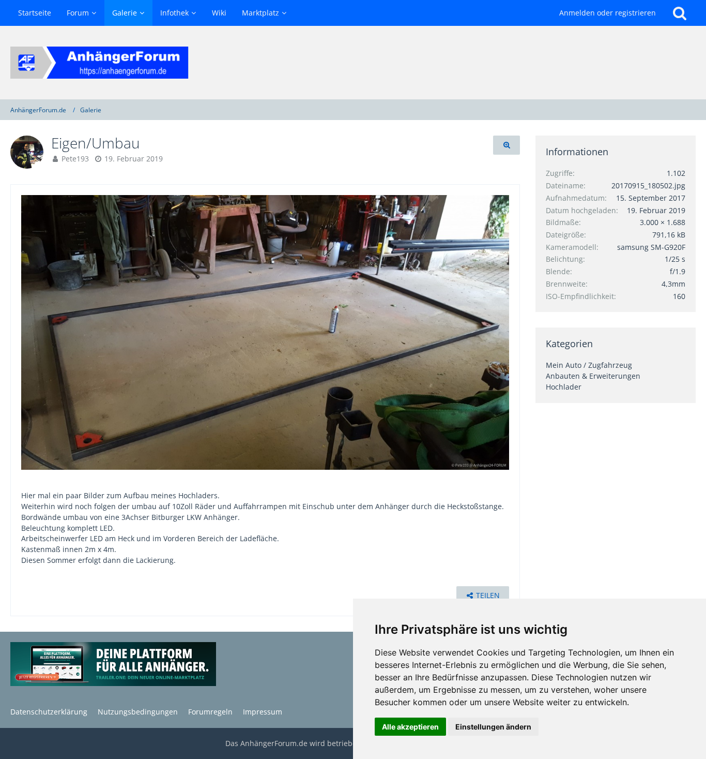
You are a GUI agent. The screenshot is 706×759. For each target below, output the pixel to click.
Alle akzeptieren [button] (410, 726)
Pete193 (75, 158)
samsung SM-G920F (651, 247)
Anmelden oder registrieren (607, 13)
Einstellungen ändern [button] (493, 726)
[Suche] (680, 13)
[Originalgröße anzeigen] (506, 145)
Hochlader (563, 387)
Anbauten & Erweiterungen (593, 376)
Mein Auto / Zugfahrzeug (589, 365)
